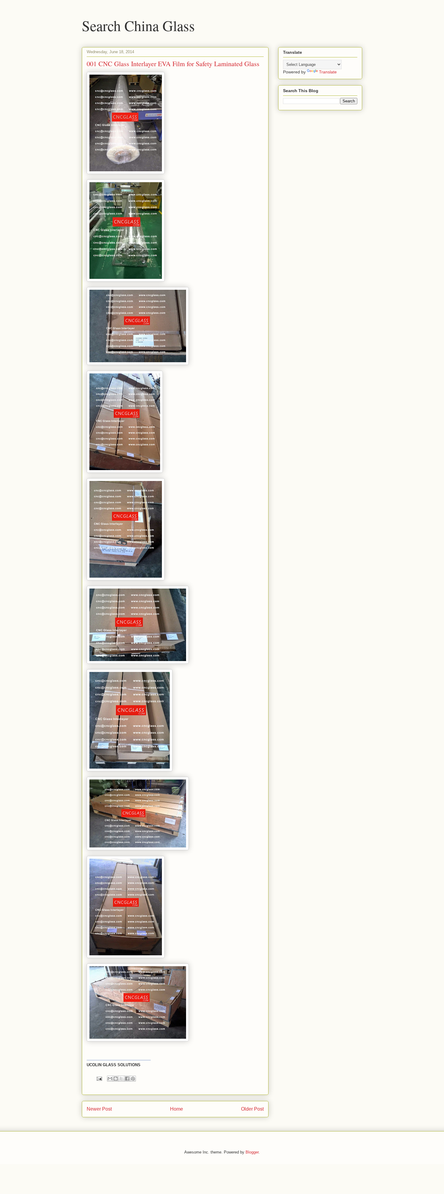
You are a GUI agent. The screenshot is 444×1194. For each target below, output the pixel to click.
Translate (328, 71)
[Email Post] (99, 1078)
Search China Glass (138, 25)
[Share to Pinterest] (133, 1079)
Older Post (252, 1109)
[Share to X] (121, 1079)
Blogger (252, 1152)
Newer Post (99, 1109)
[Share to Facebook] (127, 1079)
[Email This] (110, 1079)
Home (176, 1109)
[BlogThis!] (116, 1079)
